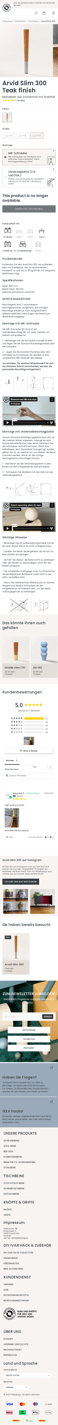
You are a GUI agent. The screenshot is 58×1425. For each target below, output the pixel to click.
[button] (46, 837)
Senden (48, 1016)
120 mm (9, 135)
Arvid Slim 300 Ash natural (16, 830)
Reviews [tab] (10, 760)
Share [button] (11, 837)
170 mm (22, 135)
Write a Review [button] (30, 750)
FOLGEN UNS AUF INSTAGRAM (21, 881)
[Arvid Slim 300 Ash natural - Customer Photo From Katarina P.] (29, 741)
